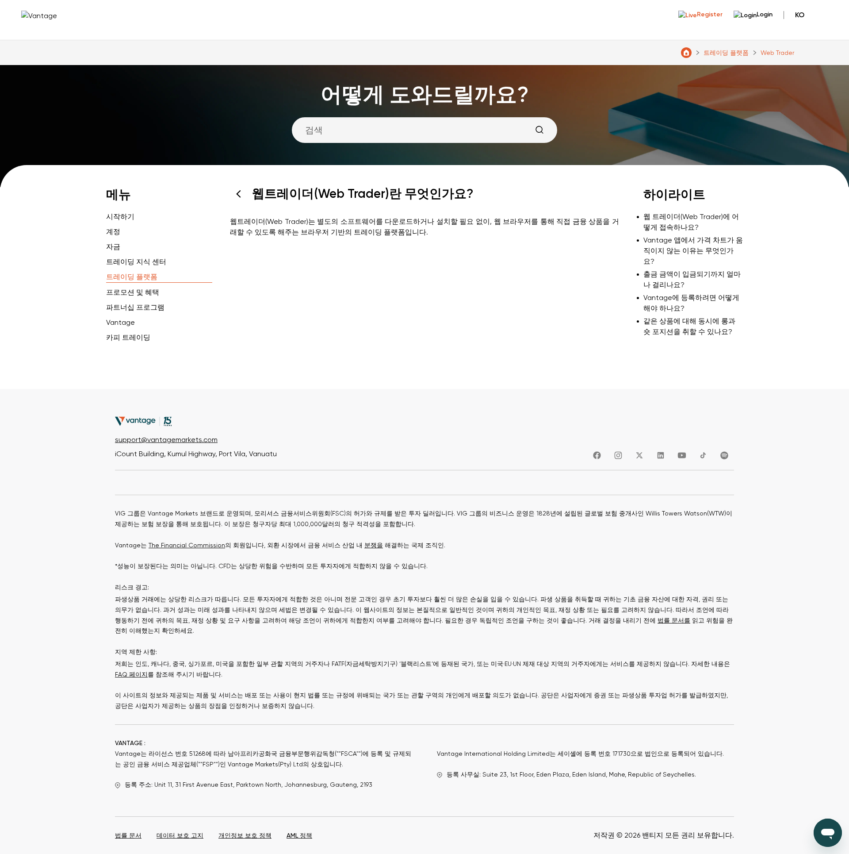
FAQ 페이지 (131, 674)
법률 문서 (128, 835)
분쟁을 (373, 545)
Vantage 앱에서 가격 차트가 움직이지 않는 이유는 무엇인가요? (693, 250)
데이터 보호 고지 (180, 835)
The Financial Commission (187, 545)
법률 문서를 (674, 620)
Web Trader (777, 52)
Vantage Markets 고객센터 (686, 52)
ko (799, 15)
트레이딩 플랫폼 (726, 52)
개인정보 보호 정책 (245, 835)
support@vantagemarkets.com (166, 439)
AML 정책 (299, 835)
